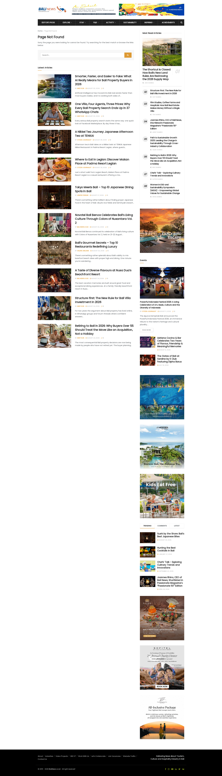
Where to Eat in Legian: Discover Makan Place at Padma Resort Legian (102, 161)
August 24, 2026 (97, 278)
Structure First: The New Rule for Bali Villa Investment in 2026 (103, 300)
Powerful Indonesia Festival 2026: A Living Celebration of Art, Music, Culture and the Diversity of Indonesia (160, 304)
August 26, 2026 (97, 227)
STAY (82, 22)
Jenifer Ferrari (82, 195)
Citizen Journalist (84, 140)
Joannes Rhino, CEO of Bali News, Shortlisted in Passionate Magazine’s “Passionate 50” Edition (166, 124)
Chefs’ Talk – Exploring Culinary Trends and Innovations (165, 174)
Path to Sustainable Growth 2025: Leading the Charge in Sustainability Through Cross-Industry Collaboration (164, 142)
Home (40, 31)
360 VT (73, 756)
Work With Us (83, 756)
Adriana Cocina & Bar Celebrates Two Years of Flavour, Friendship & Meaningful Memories (170, 342)
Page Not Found (50, 31)
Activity (110, 22)
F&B (95, 22)
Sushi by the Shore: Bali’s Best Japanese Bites (170, 535)
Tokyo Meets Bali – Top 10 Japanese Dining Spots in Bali (104, 189)
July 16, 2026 (163, 365)
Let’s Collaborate (98, 756)
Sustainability (130, 22)
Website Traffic (129, 756)
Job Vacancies (114, 756)
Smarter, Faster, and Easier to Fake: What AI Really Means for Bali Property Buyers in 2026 (103, 80)
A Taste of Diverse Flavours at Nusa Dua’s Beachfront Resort (103, 272)
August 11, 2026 (165, 311)
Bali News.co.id (82, 227)
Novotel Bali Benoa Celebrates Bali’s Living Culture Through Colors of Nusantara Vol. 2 (104, 219)
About (40, 756)
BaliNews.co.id (54, 769)
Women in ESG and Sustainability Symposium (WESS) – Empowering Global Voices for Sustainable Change (165, 189)
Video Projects (62, 756)
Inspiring (148, 22)
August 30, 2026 (93, 88)
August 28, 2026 (100, 140)
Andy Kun (80, 88)
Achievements (168, 22)
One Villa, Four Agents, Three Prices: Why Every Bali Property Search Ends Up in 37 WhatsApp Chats (102, 108)
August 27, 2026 (97, 195)
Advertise (49, 756)
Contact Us (42, 759)
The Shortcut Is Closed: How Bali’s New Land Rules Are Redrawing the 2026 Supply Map (156, 74)
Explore (66, 22)
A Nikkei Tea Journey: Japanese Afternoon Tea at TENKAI (104, 134)
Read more (146, 330)
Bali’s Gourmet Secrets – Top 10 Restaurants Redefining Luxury (96, 245)
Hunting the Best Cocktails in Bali (166, 549)
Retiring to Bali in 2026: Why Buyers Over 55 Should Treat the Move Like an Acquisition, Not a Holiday (104, 330)
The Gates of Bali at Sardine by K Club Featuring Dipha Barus (169, 358)
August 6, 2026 (164, 350)
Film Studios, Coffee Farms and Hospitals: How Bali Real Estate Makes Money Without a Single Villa (165, 107)
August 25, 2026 (97, 251)
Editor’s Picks (48, 22)
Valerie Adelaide (83, 251)
